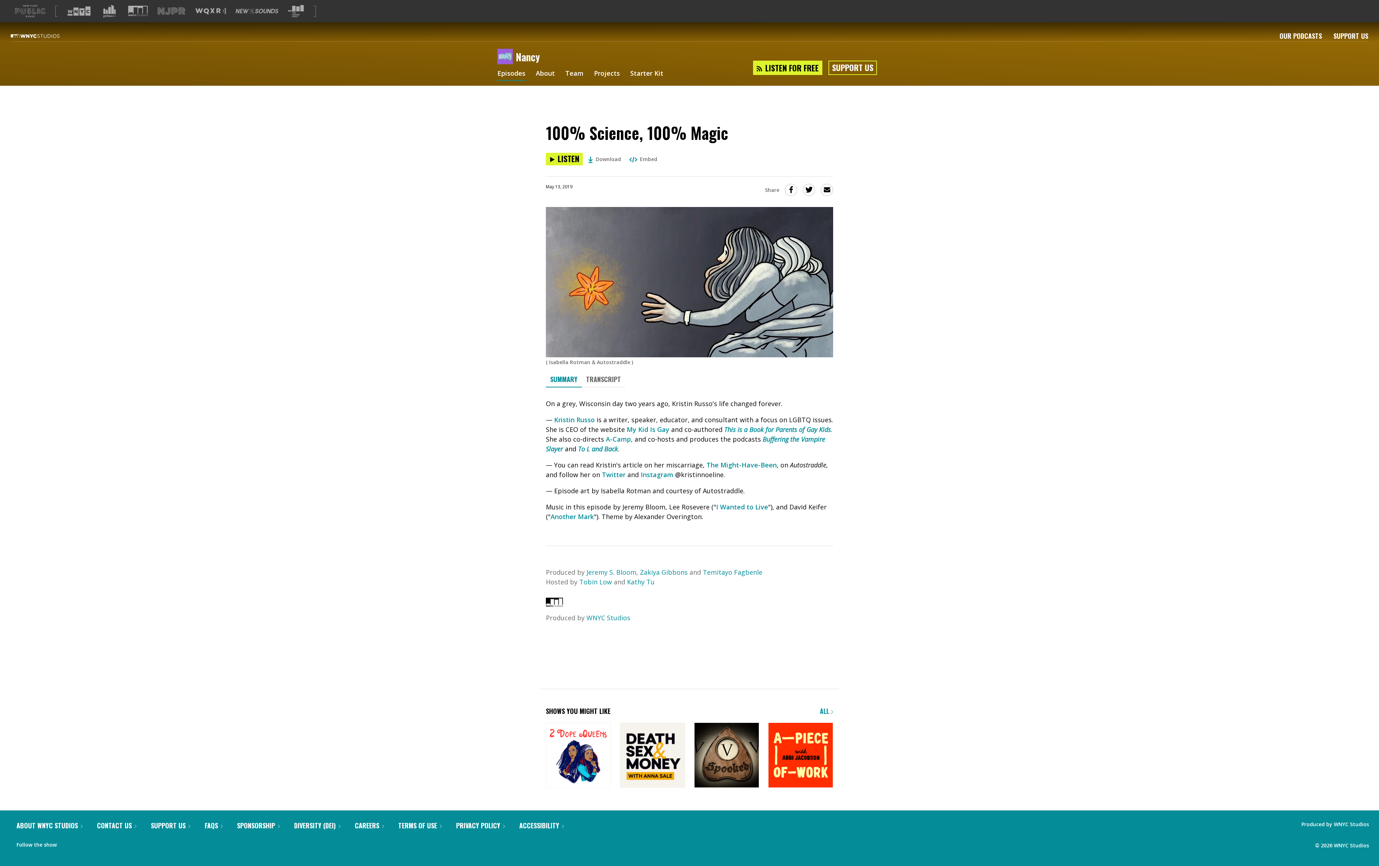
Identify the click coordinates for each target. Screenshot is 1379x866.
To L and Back (598, 448)
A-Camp (618, 439)
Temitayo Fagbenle (732, 572)
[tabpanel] (689, 460)
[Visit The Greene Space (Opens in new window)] (296, 11)
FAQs (211, 825)
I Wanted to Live (742, 507)
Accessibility (539, 825)
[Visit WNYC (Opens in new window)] (79, 11)
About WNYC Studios (47, 825)
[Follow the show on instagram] (109, 843)
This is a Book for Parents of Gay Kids (777, 429)
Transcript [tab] (603, 379)
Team (574, 74)
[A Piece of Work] (800, 756)
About (545, 74)
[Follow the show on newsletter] (95, 843)
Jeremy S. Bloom (611, 572)
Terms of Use (417, 825)
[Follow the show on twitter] (81, 843)
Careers (367, 825)
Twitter (614, 474)
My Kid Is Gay (648, 429)
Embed (648, 159)
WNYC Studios (608, 617)
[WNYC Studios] (554, 604)
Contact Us (114, 825)
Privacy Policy (478, 825)
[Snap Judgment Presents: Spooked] (726, 756)
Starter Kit (646, 74)
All (825, 711)
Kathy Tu (641, 582)
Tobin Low (595, 582)
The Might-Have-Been (741, 465)
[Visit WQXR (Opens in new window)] (210, 11)
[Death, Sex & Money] (652, 756)
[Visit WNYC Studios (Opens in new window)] (138, 11)
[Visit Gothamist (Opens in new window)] (110, 11)
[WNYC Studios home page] (44, 36)
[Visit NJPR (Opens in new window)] (171, 11)
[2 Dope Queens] (578, 756)
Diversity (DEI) (315, 825)
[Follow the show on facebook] (67, 843)
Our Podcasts (1301, 36)
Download (608, 159)
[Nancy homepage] (506, 57)
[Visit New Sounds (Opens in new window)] (257, 11)
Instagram (657, 474)
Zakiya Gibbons (664, 572)
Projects (607, 74)
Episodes (511, 74)
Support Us (1350, 36)
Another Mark (572, 516)
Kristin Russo (574, 419)
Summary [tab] (563, 379)
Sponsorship (256, 825)
